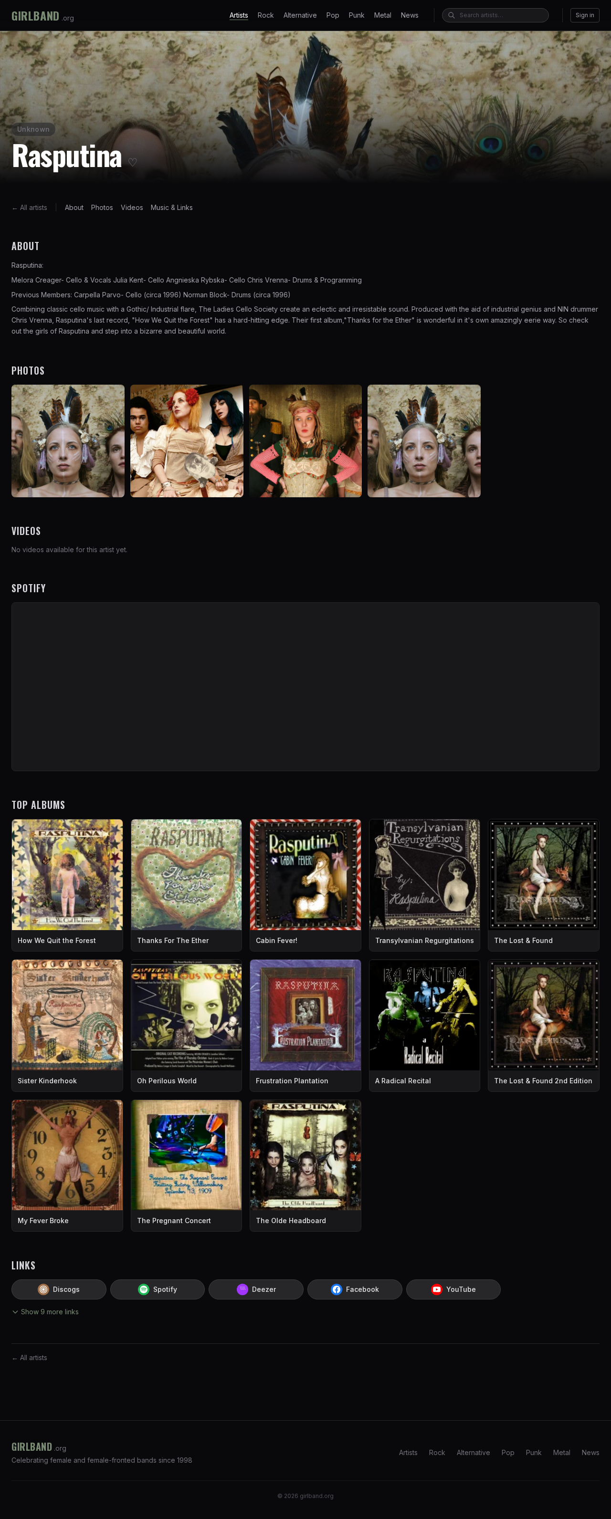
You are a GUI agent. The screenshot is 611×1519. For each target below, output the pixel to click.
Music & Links (172, 207)
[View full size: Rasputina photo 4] (424, 441)
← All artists (29, 207)
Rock (266, 15)
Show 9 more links (50, 1312)
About (74, 207)
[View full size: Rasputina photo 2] (186, 441)
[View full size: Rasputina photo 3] (305, 441)
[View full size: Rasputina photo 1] (68, 441)
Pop (333, 15)
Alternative (300, 15)
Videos (132, 207)
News (410, 15)
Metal (382, 15)
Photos (102, 207)
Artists (239, 15)
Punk (357, 15)
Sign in (585, 15)
